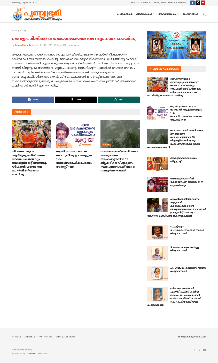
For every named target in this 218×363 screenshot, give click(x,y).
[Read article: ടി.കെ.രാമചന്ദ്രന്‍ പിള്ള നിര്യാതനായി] (157, 253)
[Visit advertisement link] (176, 45)
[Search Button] (204, 14)
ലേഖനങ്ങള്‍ (190, 14)
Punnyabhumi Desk (24, 45)
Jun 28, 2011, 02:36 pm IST (53, 45)
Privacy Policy (159, 3)
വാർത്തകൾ (144, 14)
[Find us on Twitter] (198, 3)
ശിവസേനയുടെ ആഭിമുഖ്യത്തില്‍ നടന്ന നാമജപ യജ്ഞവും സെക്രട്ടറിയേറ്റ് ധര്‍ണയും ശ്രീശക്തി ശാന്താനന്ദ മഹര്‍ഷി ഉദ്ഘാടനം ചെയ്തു (29, 163)
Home (14, 31)
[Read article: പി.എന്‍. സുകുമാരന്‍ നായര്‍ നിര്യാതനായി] (157, 273)
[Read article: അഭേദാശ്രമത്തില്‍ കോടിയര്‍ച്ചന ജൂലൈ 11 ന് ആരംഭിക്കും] (157, 184)
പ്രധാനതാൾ (125, 14)
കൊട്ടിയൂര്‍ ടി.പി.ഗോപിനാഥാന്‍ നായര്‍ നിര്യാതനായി (187, 230)
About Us (135, 3)
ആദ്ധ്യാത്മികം (167, 14)
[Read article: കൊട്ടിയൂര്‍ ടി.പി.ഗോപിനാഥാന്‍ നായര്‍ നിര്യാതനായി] (157, 232)
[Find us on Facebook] (192, 3)
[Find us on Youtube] (203, 3)
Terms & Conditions (177, 3)
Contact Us (146, 3)
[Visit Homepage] (38, 14)
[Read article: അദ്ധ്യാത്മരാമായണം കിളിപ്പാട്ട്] (157, 164)
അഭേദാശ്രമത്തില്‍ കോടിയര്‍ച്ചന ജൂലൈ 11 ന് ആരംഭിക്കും (186, 182)
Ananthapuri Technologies (36, 354)
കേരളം (23, 31)
